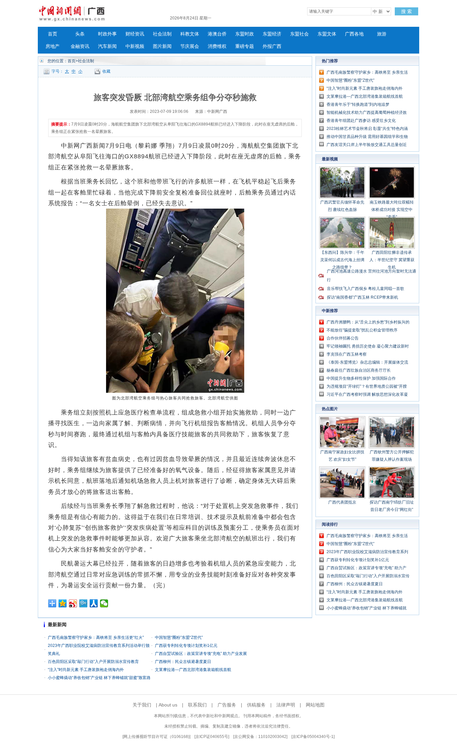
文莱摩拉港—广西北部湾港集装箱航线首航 (193, 669)
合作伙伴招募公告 (343, 338)
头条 (80, 33)
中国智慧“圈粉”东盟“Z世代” (179, 637)
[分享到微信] (104, 603)
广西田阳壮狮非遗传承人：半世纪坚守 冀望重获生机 (392, 260)
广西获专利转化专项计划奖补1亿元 (186, 645)
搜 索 (406, 11)
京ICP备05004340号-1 (313, 736)
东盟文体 (326, 33)
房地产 (52, 46)
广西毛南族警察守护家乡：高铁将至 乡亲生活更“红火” (96, 637)
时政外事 (107, 33)
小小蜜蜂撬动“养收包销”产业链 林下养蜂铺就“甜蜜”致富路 (99, 677)
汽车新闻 (107, 46)
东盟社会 (299, 33)
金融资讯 (80, 46)
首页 (52, 33)
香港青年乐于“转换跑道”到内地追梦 (358, 104)
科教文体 (189, 33)
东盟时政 (244, 33)
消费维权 (217, 46)
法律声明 (285, 704)
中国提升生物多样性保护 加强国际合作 (361, 378)
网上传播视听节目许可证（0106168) (156, 736)
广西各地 (354, 33)
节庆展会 (189, 46)
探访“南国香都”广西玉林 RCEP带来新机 (362, 297)
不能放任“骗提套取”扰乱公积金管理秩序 (362, 330)
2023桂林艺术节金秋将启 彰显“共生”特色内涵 (367, 128)
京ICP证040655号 (211, 736)
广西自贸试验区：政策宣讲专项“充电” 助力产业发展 (201, 653)
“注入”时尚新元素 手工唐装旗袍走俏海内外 (86, 669)
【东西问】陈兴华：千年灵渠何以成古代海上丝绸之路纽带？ (342, 260)
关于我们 (141, 704)
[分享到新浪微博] (73, 603)
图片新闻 (162, 46)
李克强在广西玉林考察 (347, 354)
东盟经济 (272, 33)
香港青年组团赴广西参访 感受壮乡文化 (361, 120)
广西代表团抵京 (342, 502)
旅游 (381, 33)
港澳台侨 (217, 33)
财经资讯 (134, 33)
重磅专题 (244, 46)
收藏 (106, 71)
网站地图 (315, 704)
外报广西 (272, 46)
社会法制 (162, 33)
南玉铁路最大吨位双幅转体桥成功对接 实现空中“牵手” (392, 209)
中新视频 (134, 46)
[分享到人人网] (94, 603)
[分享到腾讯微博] (83, 603)
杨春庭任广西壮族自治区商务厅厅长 (359, 370)
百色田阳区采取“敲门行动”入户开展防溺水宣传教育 (93, 661)
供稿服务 (256, 704)
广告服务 (226, 704)
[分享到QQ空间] (63, 603)
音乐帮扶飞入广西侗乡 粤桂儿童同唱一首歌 (365, 288)
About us (168, 704)
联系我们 (197, 704)
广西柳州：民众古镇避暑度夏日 (183, 661)
